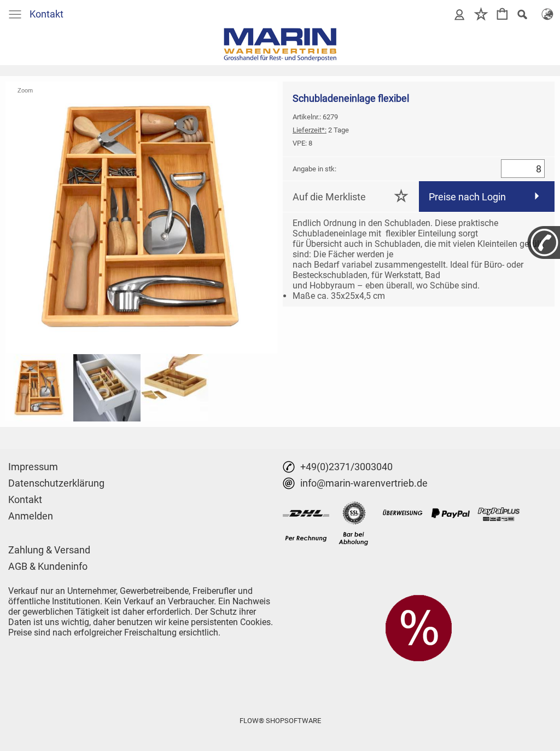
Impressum (33, 466)
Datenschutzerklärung (56, 483)
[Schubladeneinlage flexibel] (39, 387)
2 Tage (321, 130)
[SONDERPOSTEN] (418, 598)
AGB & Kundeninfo (48, 566)
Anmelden (30, 516)
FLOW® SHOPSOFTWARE (280, 721)
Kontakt (46, 14)
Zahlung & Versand (49, 550)
